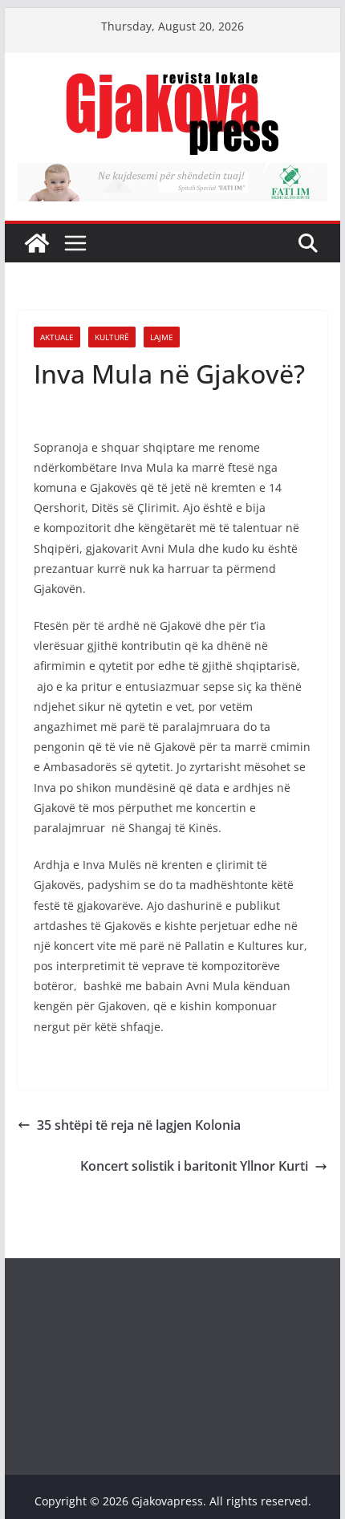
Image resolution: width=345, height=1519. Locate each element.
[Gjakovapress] (37, 243)
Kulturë (112, 337)
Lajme (161, 337)
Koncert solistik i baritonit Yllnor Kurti (194, 1166)
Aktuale (57, 337)
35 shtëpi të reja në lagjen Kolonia (139, 1125)
